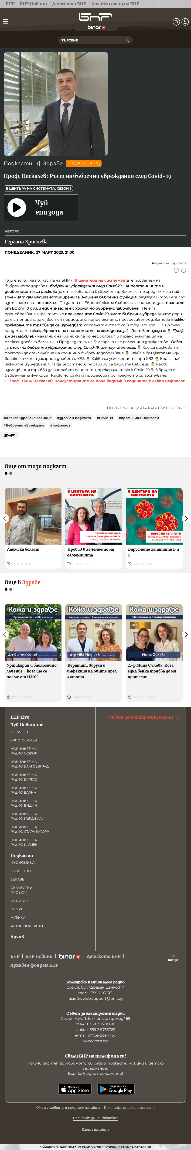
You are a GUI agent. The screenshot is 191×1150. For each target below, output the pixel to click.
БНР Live (19, 717)
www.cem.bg (95, 1041)
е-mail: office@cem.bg (95, 1035)
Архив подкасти (26, 926)
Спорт (16, 909)
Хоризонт (20, 732)
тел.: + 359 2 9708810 (96, 1024)
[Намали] (183, 270)
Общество (20, 871)
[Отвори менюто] (5, 21)
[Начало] (95, 17)
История (19, 901)
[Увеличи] (176, 270)
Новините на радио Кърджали (27, 816)
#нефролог (60, 425)
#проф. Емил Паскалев (139, 418)
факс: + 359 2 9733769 (96, 1029)
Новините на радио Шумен (24, 842)
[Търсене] (127, 40)
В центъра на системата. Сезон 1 (38, 188)
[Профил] (185, 22)
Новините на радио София (23, 751)
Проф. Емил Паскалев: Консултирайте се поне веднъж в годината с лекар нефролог (96, 381)
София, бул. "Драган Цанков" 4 (95, 987)
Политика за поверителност (129, 1108)
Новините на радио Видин (23, 803)
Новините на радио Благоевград (29, 764)
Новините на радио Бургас (23, 777)
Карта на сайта (95, 1129)
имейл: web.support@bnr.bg (95, 998)
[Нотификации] (176, 22)
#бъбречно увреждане (23, 425)
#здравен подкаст (74, 418)
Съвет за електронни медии (140, 717)
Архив (17, 936)
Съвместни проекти (21, 890)
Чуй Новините (26, 724)
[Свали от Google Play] (116, 1089)
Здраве (53, 163)
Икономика (22, 862)
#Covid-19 (105, 418)
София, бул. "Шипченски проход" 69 (95, 1018)
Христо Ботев (23, 740)
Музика (17, 917)
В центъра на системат (100, 280)
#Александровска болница (27, 418)
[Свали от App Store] (75, 1089)
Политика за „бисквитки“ (95, 1118)
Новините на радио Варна (23, 790)
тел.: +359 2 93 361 (95, 993)
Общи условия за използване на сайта (68, 1108)
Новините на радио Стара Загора (29, 829)
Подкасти (18, 163)
